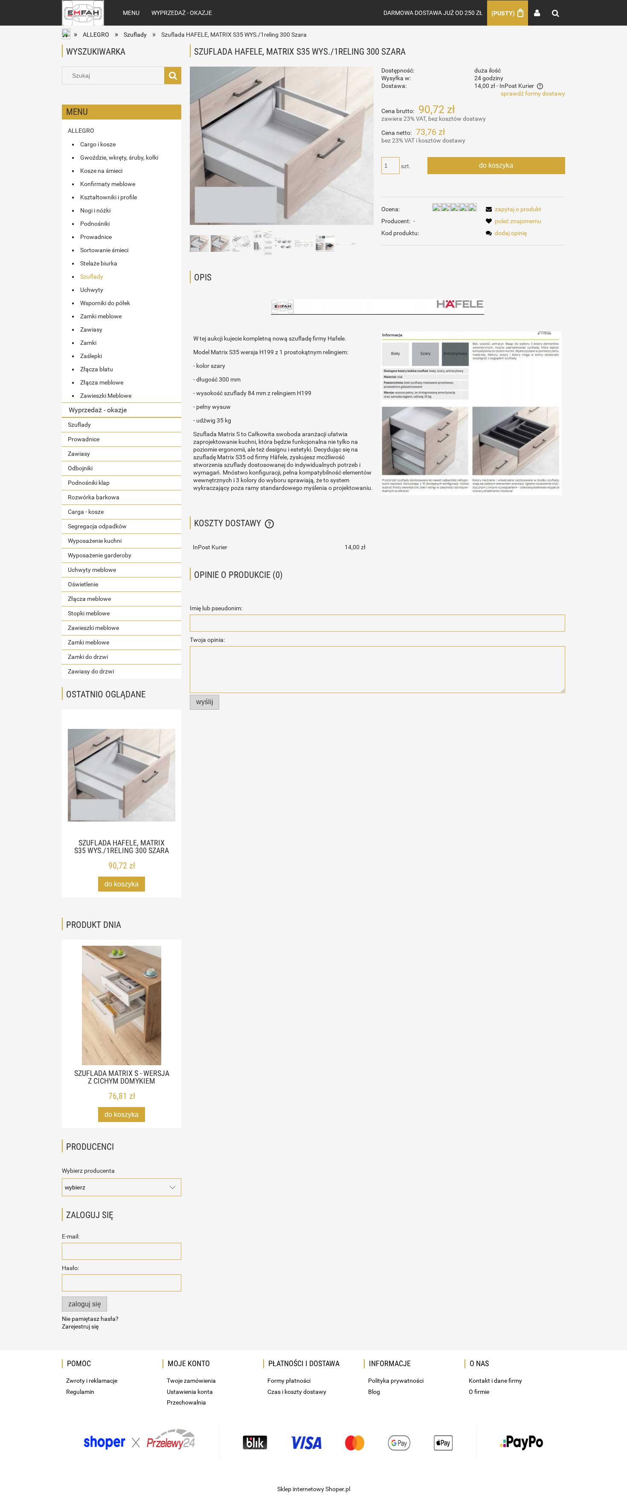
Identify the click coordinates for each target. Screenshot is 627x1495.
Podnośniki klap (89, 482)
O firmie (479, 1391)
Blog (374, 1391)
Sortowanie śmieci (104, 250)
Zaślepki (91, 356)
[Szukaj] (172, 75)
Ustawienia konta (190, 1391)
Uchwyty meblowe (92, 569)
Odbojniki (80, 468)
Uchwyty (91, 289)
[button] (512, 209)
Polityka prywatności (396, 1380)
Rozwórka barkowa (93, 497)
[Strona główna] (83, 13)
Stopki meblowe (89, 613)
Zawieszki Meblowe (105, 395)
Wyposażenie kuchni (95, 540)
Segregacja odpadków (97, 526)
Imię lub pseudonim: (216, 608)
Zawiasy (91, 329)
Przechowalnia (186, 1402)
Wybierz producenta (88, 1171)
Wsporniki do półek (105, 303)
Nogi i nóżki (95, 210)
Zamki (88, 342)
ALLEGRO (81, 130)
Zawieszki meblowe (93, 627)
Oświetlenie (83, 584)
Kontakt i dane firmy (495, 1380)
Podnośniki (95, 223)
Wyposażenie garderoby (99, 555)
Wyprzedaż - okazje (98, 410)
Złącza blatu (96, 369)
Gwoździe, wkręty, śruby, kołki (119, 157)
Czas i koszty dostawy (296, 1391)
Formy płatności (289, 1380)
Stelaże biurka (98, 263)
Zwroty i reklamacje (91, 1380)
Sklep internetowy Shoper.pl (313, 1489)
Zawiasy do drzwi (91, 671)
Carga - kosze (86, 511)
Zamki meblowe (101, 316)
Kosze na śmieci (101, 170)
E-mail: (70, 1236)
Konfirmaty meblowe (107, 184)
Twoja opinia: (207, 639)
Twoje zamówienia (191, 1380)
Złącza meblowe (101, 382)
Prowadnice (96, 236)
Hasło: (70, 1268)
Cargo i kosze (98, 144)
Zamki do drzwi (88, 656)
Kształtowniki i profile (108, 197)
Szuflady (91, 276)
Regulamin (80, 1391)
